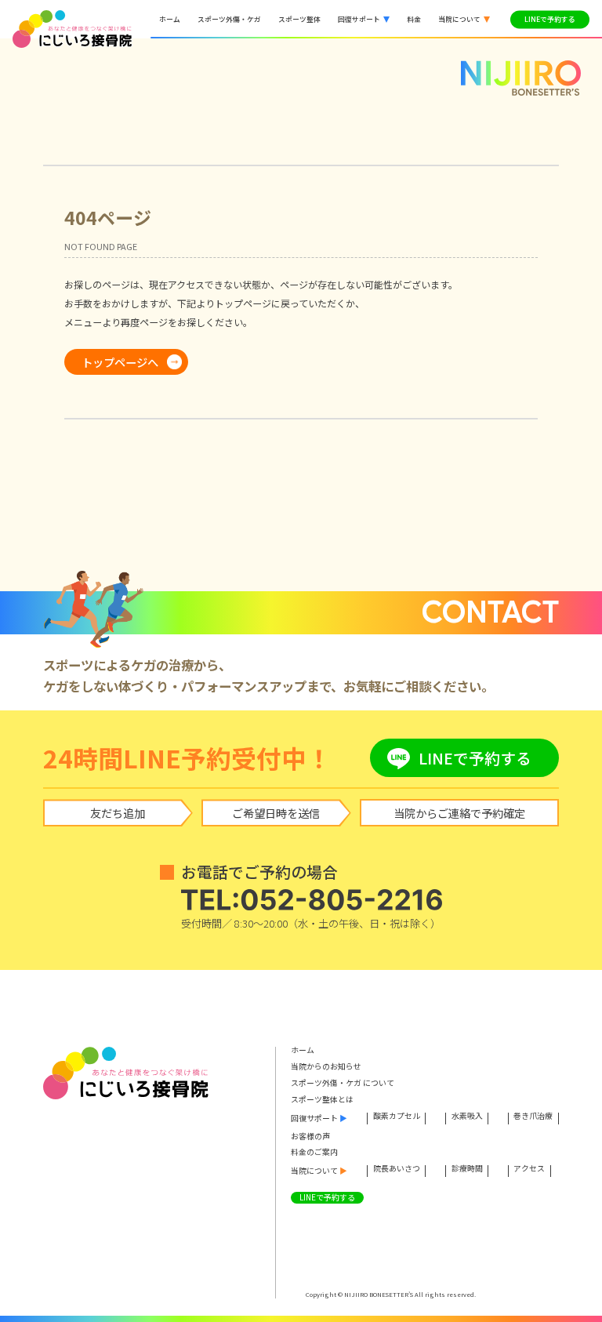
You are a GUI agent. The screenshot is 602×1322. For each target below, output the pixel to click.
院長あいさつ (396, 1169)
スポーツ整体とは (322, 1100)
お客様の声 (310, 1137)
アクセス (529, 1169)
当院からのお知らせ (326, 1067)
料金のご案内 (314, 1153)
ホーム (302, 1051)
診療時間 (467, 1169)
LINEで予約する (549, 19)
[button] (363, 19)
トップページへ (120, 362)
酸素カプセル (396, 1117)
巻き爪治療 (533, 1117)
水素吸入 (467, 1117)
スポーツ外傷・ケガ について (342, 1084)
